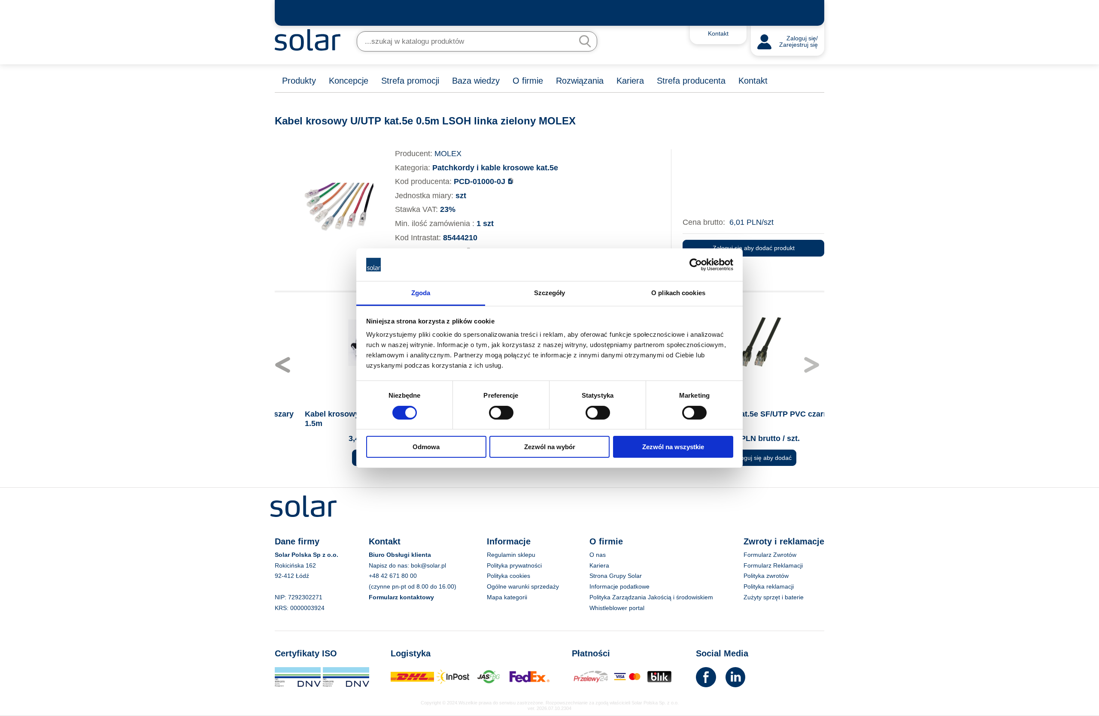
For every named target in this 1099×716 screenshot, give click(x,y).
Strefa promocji (410, 80)
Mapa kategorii (507, 597)
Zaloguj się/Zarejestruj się (798, 41)
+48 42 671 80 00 (393, 575)
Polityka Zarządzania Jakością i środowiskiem (651, 597)
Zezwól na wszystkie (673, 446)
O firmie (528, 80)
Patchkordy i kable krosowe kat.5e (495, 167)
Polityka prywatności (514, 565)
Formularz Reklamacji (773, 565)
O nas (597, 554)
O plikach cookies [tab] (678, 292)
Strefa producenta (691, 80)
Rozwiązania (580, 80)
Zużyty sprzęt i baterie (774, 597)
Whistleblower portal (616, 607)
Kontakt (753, 80)
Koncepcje (348, 80)
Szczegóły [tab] (549, 292)
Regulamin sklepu (511, 554)
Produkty (299, 80)
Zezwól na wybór (549, 446)
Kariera (630, 80)
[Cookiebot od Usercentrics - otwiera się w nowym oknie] (695, 264)
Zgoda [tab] (421, 292)
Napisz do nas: (390, 565)
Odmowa (426, 446)
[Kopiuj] (510, 181)
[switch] (501, 412)
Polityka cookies (508, 575)
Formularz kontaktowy (401, 597)
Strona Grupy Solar (615, 575)
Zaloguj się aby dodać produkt (754, 248)
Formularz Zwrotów (770, 554)
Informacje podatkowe (619, 586)
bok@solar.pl (428, 565)
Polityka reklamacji (769, 586)
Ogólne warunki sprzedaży (523, 586)
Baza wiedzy (476, 80)
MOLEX (447, 153)
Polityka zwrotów (766, 575)
